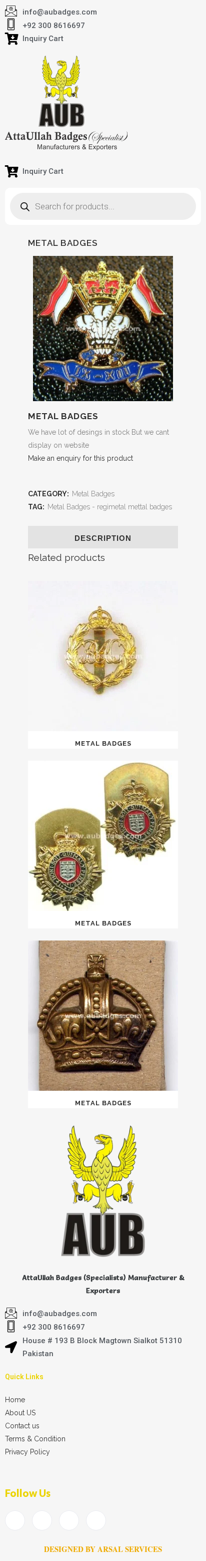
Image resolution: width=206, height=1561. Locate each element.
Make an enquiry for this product (80, 458)
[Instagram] (96, 1520)
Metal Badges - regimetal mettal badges (110, 507)
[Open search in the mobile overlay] (103, 206)
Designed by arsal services (103, 1548)
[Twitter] (42, 1520)
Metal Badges (93, 494)
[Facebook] (15, 1520)
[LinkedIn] (69, 1520)
